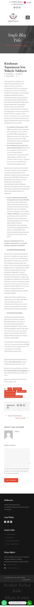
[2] (24, 250)
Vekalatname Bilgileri (13, 541)
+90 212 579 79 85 (18, 4)
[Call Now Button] (29, 603)
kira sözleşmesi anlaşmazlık (13, 396)
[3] (17, 333)
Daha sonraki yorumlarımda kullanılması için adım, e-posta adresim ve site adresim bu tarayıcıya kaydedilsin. (17, 471)
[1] (20, 123)
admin (20, 74)
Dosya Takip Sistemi (13, 544)
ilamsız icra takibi (10, 391)
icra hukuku (17, 389)
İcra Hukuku (10, 76)
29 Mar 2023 (10, 74)
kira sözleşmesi (9, 394)
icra (10, 389)
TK (29, 580)
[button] (4, 603)
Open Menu (28, 17)
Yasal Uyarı (10, 537)
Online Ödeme (11, 534)
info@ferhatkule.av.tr (18, 2)
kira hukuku (21, 391)
